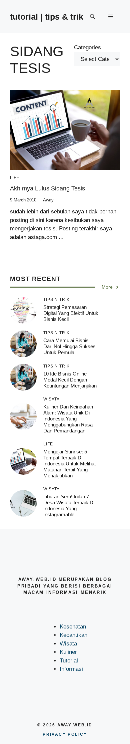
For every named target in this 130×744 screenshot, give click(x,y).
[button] (92, 17)
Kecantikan (73, 635)
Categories (87, 47)
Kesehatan (73, 626)
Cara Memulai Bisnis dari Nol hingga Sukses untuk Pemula (69, 346)
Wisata (68, 643)
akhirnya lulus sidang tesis (47, 188)
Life (14, 177)
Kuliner (68, 652)
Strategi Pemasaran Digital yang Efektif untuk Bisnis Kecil (70, 313)
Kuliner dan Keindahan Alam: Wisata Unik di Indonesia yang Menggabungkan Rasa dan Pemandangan (68, 418)
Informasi (71, 669)
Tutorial (69, 660)
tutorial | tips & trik (46, 16)
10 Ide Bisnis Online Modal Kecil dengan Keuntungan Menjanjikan (70, 379)
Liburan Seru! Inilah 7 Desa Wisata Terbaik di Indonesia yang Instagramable (68, 505)
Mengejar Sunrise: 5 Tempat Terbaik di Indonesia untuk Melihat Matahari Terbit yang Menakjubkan (69, 463)
